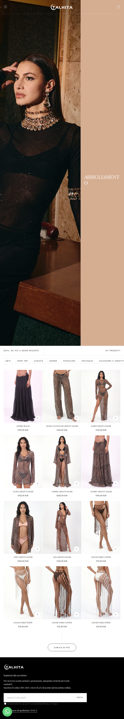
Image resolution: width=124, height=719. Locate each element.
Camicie (38, 361)
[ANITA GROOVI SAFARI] (23, 527)
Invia (80, 697)
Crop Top (22, 361)
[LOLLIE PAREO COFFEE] (101, 527)
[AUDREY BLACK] (23, 396)
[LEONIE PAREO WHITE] (101, 592)
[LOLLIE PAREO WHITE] (23, 592)
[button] (5, 7)
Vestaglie (87, 361)
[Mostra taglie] (37, 418)
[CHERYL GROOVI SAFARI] (62, 461)
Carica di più (62, 647)
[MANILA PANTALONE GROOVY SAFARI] (62, 396)
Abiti (8, 361)
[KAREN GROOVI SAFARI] (101, 396)
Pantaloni (69, 361)
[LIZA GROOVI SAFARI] (62, 527)
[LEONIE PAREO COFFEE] (62, 592)
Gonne (53, 361)
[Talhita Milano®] (14, 666)
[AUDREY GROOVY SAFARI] (101, 461)
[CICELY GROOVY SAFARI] (23, 461)
